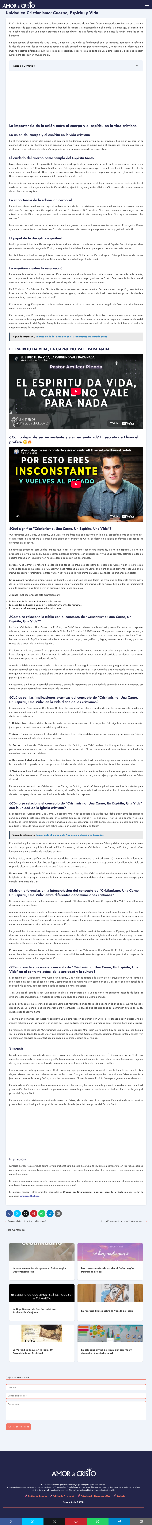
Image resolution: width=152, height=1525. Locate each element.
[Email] (58, 1213)
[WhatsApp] (41, 1213)
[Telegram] (50, 1213)
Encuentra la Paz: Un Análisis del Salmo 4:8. (27, 1221)
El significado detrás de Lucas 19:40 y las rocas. (122, 1221)
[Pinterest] (33, 1213)
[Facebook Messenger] (17, 1213)
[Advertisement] (76, 96)
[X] (25, 1213)
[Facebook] (9, 1213)
